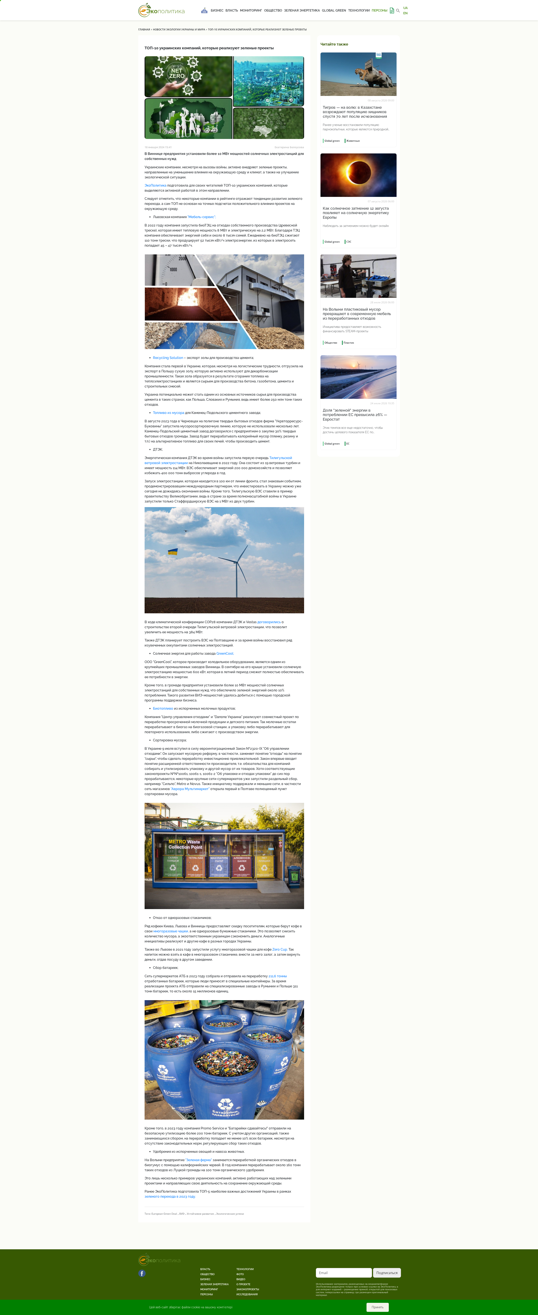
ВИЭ (182, 1214)
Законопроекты (247, 1289)
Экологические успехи (230, 1214)
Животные (353, 141)
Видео (240, 1279)
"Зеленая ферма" (198, 1160)
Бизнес (217, 10)
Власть (231, 10)
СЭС (348, 241)
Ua (405, 8)
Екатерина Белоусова (289, 147)
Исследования (247, 1294)
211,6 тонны (278, 976)
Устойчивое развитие (200, 1214)
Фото (240, 1274)
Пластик (349, 342)
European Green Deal (164, 1214)
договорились (269, 622)
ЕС (347, 443)
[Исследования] (391, 10)
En (405, 13)
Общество (273, 10)
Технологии (359, 10)
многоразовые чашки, (171, 931)
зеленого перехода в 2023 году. (170, 1197)
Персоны (379, 10)
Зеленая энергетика (302, 10)
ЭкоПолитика (155, 185)
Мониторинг (251, 10)
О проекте (243, 1284)
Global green (334, 10)
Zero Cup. (280, 949)
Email (323, 1272)
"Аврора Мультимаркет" (190, 789)
